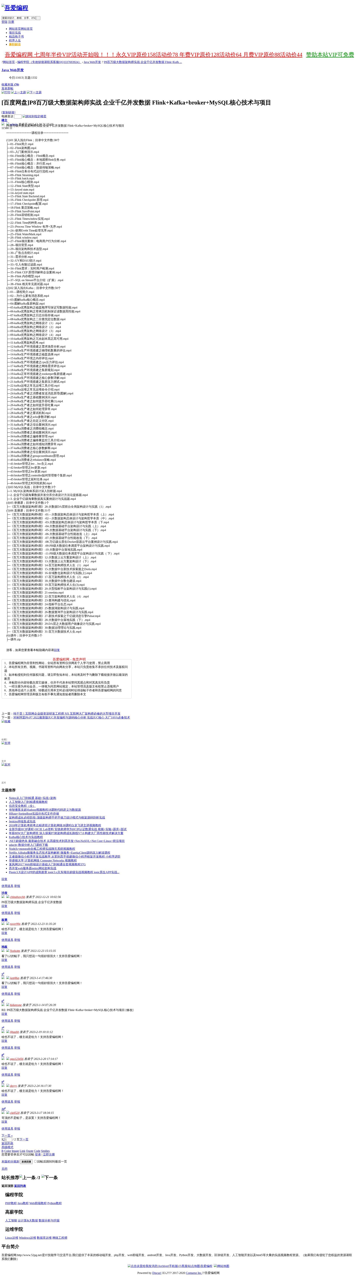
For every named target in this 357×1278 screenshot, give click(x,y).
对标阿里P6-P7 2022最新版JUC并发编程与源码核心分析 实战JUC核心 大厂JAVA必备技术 (71, 717)
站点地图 (194, 1266)
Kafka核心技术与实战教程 (26, 837)
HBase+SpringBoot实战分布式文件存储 (34, 813)
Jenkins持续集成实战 (22, 821)
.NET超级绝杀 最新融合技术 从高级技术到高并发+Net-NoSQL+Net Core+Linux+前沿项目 (67, 841)
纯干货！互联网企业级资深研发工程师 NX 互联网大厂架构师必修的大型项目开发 (66, 713)
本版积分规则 (10, 1161)
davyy (13, 1085)
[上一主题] (18, 92)
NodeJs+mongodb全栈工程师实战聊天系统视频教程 (42, 848)
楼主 (4, 120)
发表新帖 (7, 88)
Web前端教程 (38, 1203)
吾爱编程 (206, 1266)
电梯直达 (7, 116)
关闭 (4, 1168)
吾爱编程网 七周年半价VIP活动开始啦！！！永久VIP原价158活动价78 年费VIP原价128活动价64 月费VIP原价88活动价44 (153, 55)
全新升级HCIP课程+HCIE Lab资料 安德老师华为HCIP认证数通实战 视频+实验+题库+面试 (68, 829)
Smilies (45, 1150)
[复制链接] (8, 112)
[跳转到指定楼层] (34, 116)
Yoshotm (15, 950)
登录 (38, 1154)
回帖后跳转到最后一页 (52, 1161)
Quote (29, 1150)
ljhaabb (14, 1031)
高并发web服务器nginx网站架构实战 (32, 868)
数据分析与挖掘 (49, 1220)
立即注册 (49, 1154)
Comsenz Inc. (194, 1272)
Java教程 (23, 1203)
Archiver (163, 1266)
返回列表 (7, 1143)
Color (7, 1150)
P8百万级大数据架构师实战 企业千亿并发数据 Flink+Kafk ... (143, 62)
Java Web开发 (92, 62)
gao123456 (16, 1058)
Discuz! (156, 1272)
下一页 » (7, 1135)
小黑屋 (182, 1266)
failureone (16, 1005)
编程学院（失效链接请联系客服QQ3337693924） (49, 62)
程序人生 (15, 40)
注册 (11, 21)
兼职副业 (15, 44)
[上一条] (27, 1178)
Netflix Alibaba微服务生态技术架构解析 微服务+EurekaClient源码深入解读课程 (59, 852)
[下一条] (49, 1178)
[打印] (5, 92)
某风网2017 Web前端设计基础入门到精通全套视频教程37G (47, 864)
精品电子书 (16, 36)
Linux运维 (11, 1237)
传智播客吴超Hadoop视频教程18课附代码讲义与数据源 (45, 809)
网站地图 (223, 1266)
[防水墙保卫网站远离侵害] (215, 1266)
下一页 (24, 1139)
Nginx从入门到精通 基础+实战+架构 (32, 798)
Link (22, 1150)
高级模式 (7, 1147)
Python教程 (54, 1203)
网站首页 (21, 28)
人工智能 (11, 1220)
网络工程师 (59, 1237)
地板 (4, 946)
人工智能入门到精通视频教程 (28, 801)
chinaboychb (17, 896)
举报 (17, 886)
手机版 (173, 1266)
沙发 (4, 892)
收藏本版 (10, 84)
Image (15, 1150)
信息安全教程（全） (22, 805)
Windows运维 (27, 1237)
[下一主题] (34, 92)
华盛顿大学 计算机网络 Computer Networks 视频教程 (43, 860)
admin (13, 124)
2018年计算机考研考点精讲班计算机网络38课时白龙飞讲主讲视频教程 (55, 825)
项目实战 (15, 32)
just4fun (14, 978)
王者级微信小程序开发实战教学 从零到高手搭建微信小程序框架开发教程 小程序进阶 (64, 856)
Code (37, 1150)
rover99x (15, 923)
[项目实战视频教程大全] (14, 7)
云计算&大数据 (28, 1220)
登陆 (4, 21)
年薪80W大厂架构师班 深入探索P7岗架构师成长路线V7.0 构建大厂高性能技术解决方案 (66, 833)
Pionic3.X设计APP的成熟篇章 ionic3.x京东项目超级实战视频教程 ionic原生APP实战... (64, 872)
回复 (57, 650)
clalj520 (15, 1112)
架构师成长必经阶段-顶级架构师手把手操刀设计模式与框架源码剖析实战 (57, 817)
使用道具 (7, 886)
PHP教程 (11, 1203)
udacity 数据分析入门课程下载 (28, 844)
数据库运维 (44, 1237)
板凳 (4, 919)
